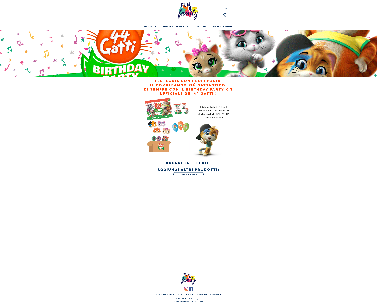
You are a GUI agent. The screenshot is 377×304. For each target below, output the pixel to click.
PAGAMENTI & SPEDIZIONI (210, 294)
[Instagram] (186, 289)
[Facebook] (191, 289)
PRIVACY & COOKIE (188, 294)
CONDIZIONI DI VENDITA (166, 294)
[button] (225, 15)
